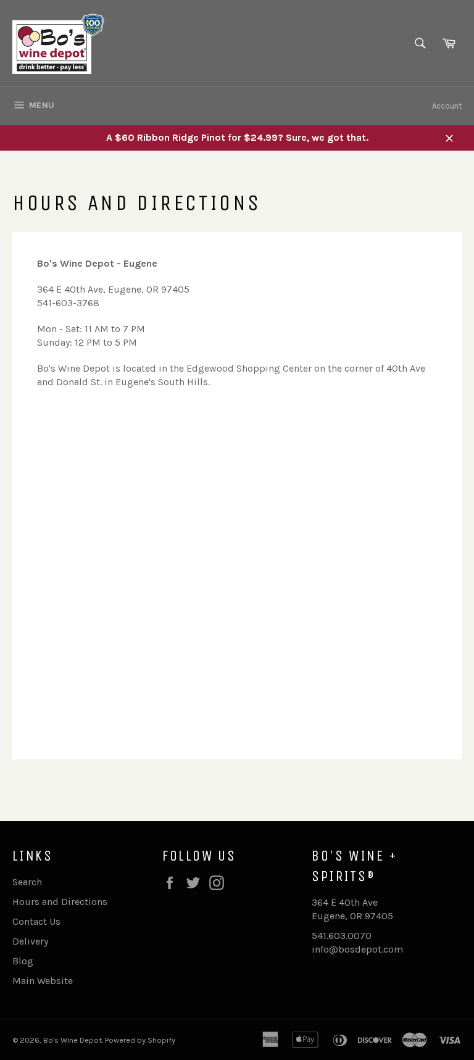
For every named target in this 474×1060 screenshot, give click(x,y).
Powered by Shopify (140, 1040)
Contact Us (36, 921)
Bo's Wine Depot (72, 1040)
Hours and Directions (59, 902)
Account (447, 106)
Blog (22, 961)
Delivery (30, 941)
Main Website (42, 981)
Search (27, 882)
